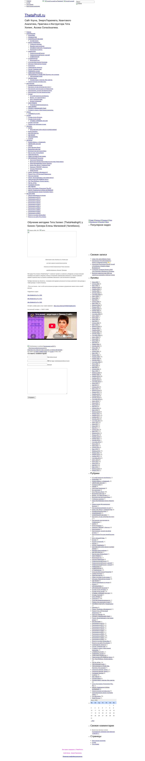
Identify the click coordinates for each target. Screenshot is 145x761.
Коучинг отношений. (35, 101)
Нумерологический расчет (37, 53)
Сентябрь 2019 (96, 381)
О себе (28, 2)
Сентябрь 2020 (96, 362)
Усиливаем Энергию (34, 184)
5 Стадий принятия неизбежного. (39, 96)
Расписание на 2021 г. (34, 206)
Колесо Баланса (32, 131)
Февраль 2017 (96, 433)
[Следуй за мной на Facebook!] (54, 1)
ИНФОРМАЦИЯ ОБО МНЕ (35, 39)
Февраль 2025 (96, 287)
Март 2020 (95, 371)
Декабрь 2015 (96, 454)
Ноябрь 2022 (95, 332)
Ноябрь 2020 (95, 358)
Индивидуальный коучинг (35, 85)
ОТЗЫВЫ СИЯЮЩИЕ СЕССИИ (39, 120)
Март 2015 (95, 467)
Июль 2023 (95, 317)
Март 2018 (95, 410)
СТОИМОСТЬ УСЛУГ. (34, 113)
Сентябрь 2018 (96, 399)
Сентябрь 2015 (96, 458)
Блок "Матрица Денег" (34, 147)
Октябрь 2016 (96, 440)
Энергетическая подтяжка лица (37, 81)
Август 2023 (95, 316)
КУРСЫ (94, 543)
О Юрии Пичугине (97, 573)
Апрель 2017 (95, 429)
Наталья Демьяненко (36, 168)
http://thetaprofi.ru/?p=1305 (35, 302)
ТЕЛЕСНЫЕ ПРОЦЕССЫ (35, 72)
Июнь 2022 (95, 340)
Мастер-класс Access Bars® (36, 152)
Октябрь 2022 (96, 333)
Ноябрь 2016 (95, 438)
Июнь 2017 (95, 426)
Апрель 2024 (95, 301)
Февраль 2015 (96, 468)
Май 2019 (95, 385)
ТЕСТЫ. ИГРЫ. (32, 183)
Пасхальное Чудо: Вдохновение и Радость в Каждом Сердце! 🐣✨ (101, 261)
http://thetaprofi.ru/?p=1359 (35, 295)
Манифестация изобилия (37, 46)
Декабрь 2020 (96, 356)
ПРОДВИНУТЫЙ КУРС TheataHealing (40, 48)
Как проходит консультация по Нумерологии (40, 88)
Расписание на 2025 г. (34, 213)
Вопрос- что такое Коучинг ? (38, 97)
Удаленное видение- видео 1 (100, 669)
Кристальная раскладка (33, 6)
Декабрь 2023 (96, 308)
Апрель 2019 (95, 387)
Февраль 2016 (96, 451)
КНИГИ (30, 128)
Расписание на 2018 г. (36, 49)
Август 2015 (95, 460)
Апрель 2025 (95, 284)
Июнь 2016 (95, 445)
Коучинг (30, 94)
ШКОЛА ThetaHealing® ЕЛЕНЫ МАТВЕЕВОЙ (40, 190)
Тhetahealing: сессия (34, 71)
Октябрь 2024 (96, 292)
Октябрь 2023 (96, 312)
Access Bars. (31, 35)
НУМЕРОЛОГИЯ (34, 56)
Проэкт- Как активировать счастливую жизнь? (41, 177)
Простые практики (33, 176)
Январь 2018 (95, 413)
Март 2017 (95, 431)
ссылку (52, 351)
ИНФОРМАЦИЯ (30, 33)
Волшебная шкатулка (34, 149)
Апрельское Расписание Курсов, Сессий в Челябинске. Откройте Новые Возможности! (103, 266)
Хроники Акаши (32, 78)
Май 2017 (95, 428)
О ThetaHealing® (33, 58)
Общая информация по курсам (37, 195)
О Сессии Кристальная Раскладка (37, 62)
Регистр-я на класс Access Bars (37, 215)
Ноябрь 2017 (95, 417)
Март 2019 (95, 388)
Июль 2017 (95, 424)
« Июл (92, 720)
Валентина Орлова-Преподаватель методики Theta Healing (47, 161)
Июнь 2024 (95, 298)
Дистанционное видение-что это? (101, 508)
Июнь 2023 (95, 319)
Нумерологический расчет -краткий (40, 55)
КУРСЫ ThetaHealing (34, 42)
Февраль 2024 (96, 305)
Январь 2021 (95, 355)
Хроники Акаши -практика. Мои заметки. (41, 80)
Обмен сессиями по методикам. (37, 156)
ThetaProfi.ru (35, 14)
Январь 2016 (95, 452)
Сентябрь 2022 (96, 335)
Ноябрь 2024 (95, 291)
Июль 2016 (95, 444)
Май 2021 (95, 349)
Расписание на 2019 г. (34, 202)
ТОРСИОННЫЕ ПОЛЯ (36, 76)
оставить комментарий (40, 351)
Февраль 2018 (96, 412)
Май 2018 (95, 406)
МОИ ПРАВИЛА (32, 103)
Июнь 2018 (95, 404)
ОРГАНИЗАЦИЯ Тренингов (35, 158)
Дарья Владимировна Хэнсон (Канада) (41, 163)
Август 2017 (95, 422)
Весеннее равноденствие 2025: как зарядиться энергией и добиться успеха (103, 274)
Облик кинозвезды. (33, 154)
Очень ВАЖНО (32, 106)
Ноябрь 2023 (95, 310)
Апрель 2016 (95, 447)
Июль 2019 (95, 383)
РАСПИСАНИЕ (30, 193)
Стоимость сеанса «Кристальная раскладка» (41, 110)
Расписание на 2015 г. (34, 197)
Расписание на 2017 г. (34, 199)
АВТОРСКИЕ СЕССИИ (34, 144)
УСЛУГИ (30, 138)
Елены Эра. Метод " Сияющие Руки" (40, 165)
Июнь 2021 (95, 348)
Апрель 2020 (95, 369)
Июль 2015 (95, 461)
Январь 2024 (95, 307)
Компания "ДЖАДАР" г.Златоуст (39, 167)
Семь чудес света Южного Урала (101, 259)
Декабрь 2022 (96, 330)
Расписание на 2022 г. (34, 208)
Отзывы (28, 115)
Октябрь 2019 (96, 380)
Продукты (29, 126)
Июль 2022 (95, 339)
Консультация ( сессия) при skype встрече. (40, 90)
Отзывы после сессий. (34, 119)
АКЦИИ (30, 145)
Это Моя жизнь (34, 40)
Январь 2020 (95, 374)
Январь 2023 (95, 328)
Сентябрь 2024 (96, 294)
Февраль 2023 (96, 326)
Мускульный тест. (35, 60)
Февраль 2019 (96, 390)
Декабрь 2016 (96, 436)
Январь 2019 (95, 392)
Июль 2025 (95, 282)
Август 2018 (95, 401)
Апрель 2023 (95, 323)
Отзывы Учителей (33, 122)
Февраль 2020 (96, 372)
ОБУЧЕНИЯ (31, 135)
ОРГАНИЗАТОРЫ (33, 136)
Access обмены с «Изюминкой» (37, 142)
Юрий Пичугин (34, 170)
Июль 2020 (95, 364)
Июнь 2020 (95, 365)
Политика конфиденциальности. (39, 104)
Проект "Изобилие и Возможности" (38, 172)
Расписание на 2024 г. (34, 211)
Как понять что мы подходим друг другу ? (39, 87)
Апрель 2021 (95, 351)
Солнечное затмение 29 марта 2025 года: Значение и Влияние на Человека (103, 270)
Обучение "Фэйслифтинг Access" (37, 64)
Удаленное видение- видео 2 (100, 671)
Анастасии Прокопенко (36, 160)
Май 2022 (95, 342)
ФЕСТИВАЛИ (32, 186)
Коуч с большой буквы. (36, 99)
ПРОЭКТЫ (29, 140)
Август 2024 (95, 296)
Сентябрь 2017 (96, 420)
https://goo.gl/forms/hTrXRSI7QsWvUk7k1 (65, 306)
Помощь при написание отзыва (37, 124)
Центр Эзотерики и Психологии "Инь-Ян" (39, 188)
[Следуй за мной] (69, 1)
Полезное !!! (31, 65)
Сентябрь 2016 (96, 442)
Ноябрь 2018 (95, 396)
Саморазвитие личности (35, 67)
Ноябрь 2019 (95, 378)
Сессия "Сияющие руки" (35, 69)
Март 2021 (95, 353)
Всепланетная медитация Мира (37, 151)
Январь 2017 (95, 435)
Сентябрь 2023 (96, 314)
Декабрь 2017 (96, 415)
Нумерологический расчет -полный (102, 564)
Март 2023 (95, 324)
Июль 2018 (95, 403)
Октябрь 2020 (96, 360)
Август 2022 (95, 337)
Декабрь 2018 (96, 394)
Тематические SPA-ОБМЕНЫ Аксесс (38, 179)
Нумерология (32, 51)
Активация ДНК (32, 37)
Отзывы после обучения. (35, 117)
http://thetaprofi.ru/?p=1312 (35, 298)
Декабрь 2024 (96, 289)
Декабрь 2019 (96, 376)
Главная (28, 1)
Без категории (96, 490)
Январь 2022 (95, 344)
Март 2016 (95, 449)
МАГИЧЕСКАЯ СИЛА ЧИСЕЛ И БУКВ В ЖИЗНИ (43, 129)
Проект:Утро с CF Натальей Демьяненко (39, 174)
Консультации (30, 83)
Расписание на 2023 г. (34, 209)
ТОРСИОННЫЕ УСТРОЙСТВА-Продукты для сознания (43, 74)
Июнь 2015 (95, 463)
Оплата (28, 112)
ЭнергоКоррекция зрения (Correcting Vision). (40, 192)
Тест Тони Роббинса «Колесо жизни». (38, 181)
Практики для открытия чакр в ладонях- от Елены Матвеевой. (45, 350)
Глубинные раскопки (36, 44)
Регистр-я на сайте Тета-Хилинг (37, 216)
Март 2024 (95, 303)
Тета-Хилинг (29, 4)
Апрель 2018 (95, 408)
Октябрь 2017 (96, 419)
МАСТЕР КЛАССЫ (33, 133)
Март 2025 (95, 285)
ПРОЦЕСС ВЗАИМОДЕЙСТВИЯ (37, 108)
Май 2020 (95, 367)
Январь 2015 (95, 470)
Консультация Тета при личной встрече (39, 92)
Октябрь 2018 (96, 397)
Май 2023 (95, 321)
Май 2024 (95, 300)
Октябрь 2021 (96, 346)
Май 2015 (95, 465)
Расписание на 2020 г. (34, 204)
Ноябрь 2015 (95, 456)
